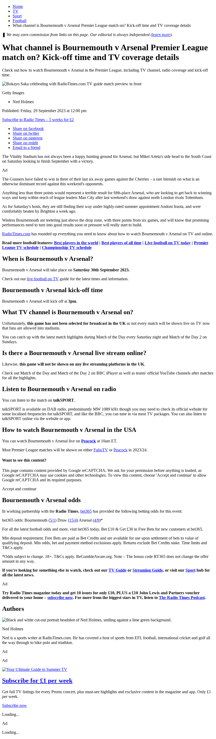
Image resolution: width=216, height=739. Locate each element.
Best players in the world (76, 243)
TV (15, 11)
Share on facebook (28, 128)
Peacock (120, 450)
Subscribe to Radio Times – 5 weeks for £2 (38, 119)
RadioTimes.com (16, 234)
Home (18, 6)
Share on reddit (25, 143)
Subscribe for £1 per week (37, 680)
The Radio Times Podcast (182, 597)
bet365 (86, 511)
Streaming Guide (147, 570)
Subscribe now (14, 705)
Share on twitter (26, 133)
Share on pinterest (27, 138)
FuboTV (101, 450)
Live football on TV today (168, 243)
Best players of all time (121, 243)
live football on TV (43, 279)
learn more (161, 34)
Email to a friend (26, 147)
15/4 (73, 520)
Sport (17, 16)
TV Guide (117, 570)
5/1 (52, 520)
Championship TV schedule (67, 247)
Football (19, 20)
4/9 (96, 520)
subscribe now (60, 597)
